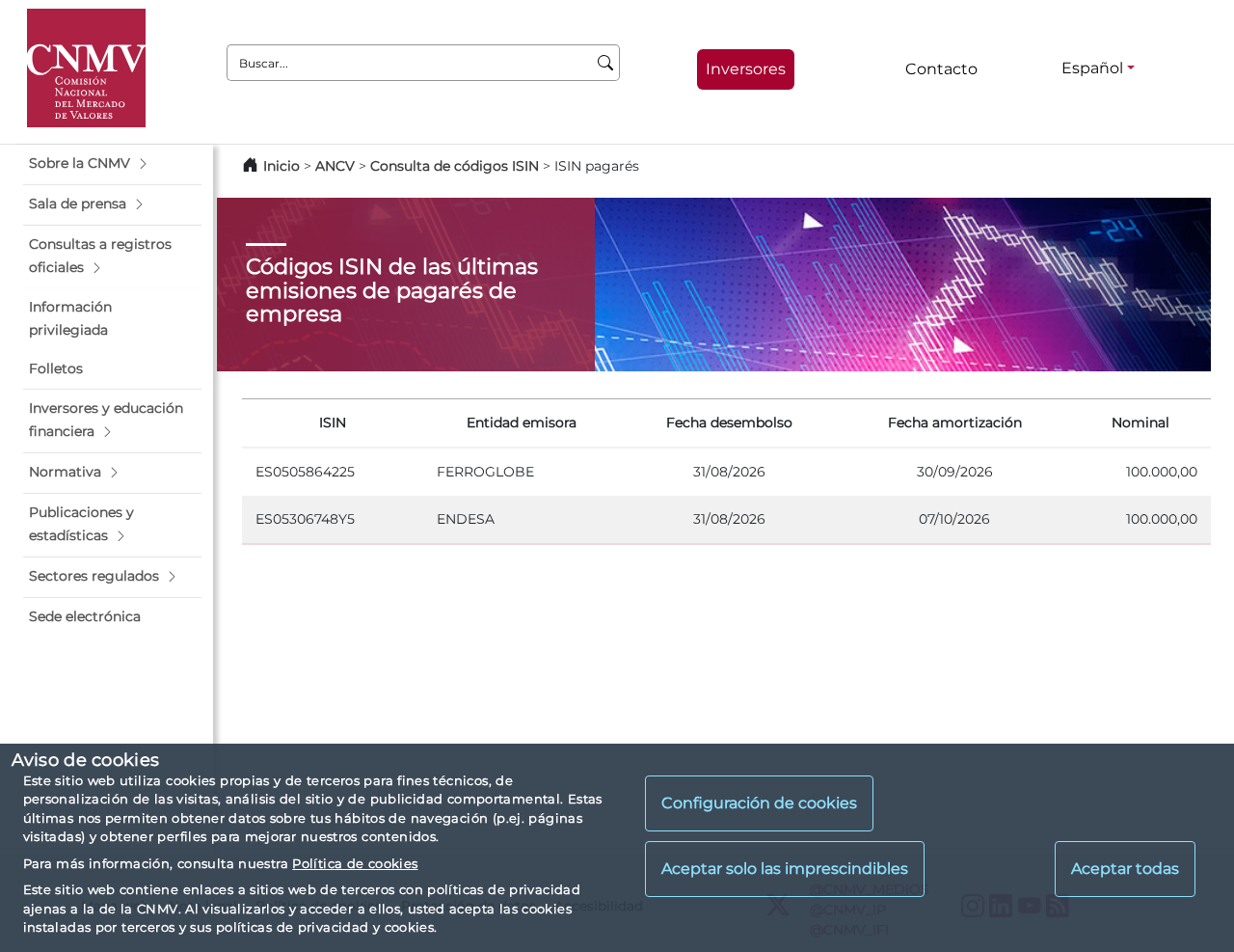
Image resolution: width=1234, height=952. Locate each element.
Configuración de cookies (759, 804)
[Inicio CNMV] (86, 68)
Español (1092, 68)
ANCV (335, 166)
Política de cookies (354, 863)
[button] (112, 164)
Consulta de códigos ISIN (454, 166)
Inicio (281, 166)
